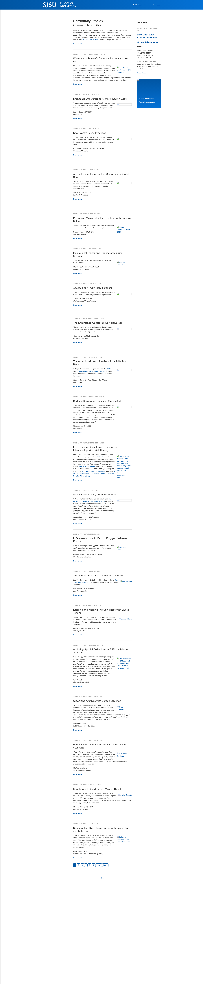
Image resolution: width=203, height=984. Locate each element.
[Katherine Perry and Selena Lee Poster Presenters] (124, 842)
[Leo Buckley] (126, 582)
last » (105, 865)
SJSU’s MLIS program (87, 466)
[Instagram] (146, 968)
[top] (102, 878)
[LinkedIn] (152, 968)
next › (99, 865)
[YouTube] (159, 968)
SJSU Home (137, 5)
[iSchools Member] (154, 978)
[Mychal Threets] (125, 795)
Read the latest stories (90, 40)
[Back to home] (146, 955)
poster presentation (98, 471)
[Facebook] (134, 968)
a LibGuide (86, 471)
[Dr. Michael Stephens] (124, 756)
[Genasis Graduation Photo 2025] (124, 232)
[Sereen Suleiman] (124, 709)
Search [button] (153, 5)
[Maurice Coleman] (124, 264)
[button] (158, 5)
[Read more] (124, 105)
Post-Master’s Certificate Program (92, 371)
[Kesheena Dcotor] (124, 550)
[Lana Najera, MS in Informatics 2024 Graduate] (124, 72)
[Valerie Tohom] (125, 619)
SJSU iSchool (102, 457)
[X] (140, 968)
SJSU (109, 369)
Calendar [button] (147, 5)
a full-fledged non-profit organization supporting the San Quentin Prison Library (94, 473)
